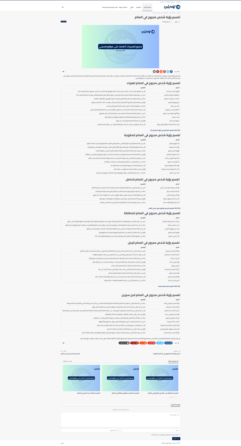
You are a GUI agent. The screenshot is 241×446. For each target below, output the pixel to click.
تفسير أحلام (147, 7)
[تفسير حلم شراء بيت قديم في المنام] (81, 378)
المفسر (138, 7)
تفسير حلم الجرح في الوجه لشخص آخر (162, 130)
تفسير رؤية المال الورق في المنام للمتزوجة (166, 353)
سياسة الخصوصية (170, 2)
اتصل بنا (162, 2)
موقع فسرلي (139, 78)
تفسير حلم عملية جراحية (166, 286)
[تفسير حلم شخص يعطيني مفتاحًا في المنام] (120, 378)
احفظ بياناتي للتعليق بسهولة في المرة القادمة (165, 435)
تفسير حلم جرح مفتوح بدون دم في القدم (161, 208)
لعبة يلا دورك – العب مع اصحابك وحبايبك (114, 7)
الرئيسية (178, 2)
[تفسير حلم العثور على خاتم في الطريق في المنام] (159, 378)
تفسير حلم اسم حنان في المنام (70, 353)
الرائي (131, 7)
